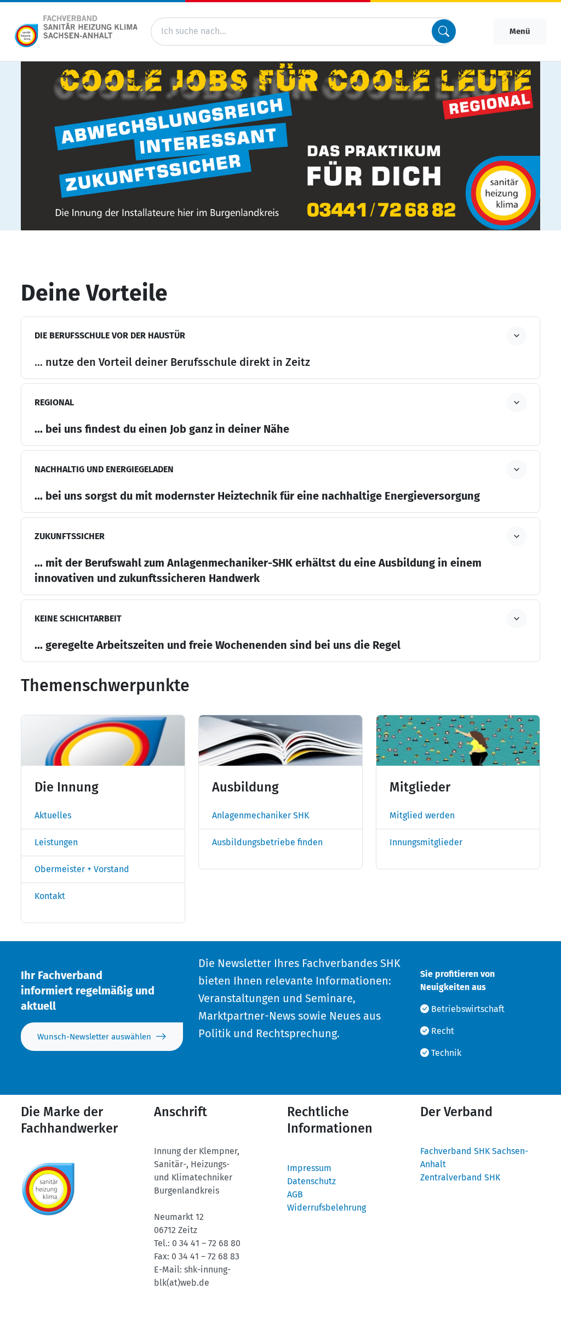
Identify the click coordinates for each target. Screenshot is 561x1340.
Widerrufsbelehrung (326, 1207)
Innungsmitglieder (426, 842)
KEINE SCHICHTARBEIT (78, 618)
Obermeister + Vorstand (82, 869)
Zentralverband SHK (460, 1177)
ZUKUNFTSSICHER (70, 536)
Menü (520, 31)
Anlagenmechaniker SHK (260, 815)
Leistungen (56, 842)
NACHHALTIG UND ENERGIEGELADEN (104, 469)
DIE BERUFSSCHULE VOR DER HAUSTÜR (110, 335)
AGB (295, 1194)
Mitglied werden (422, 815)
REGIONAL (54, 402)
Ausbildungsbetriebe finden (267, 842)
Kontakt (50, 896)
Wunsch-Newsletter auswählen (94, 1037)
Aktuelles (53, 815)
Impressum (309, 1168)
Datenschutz (311, 1181)
